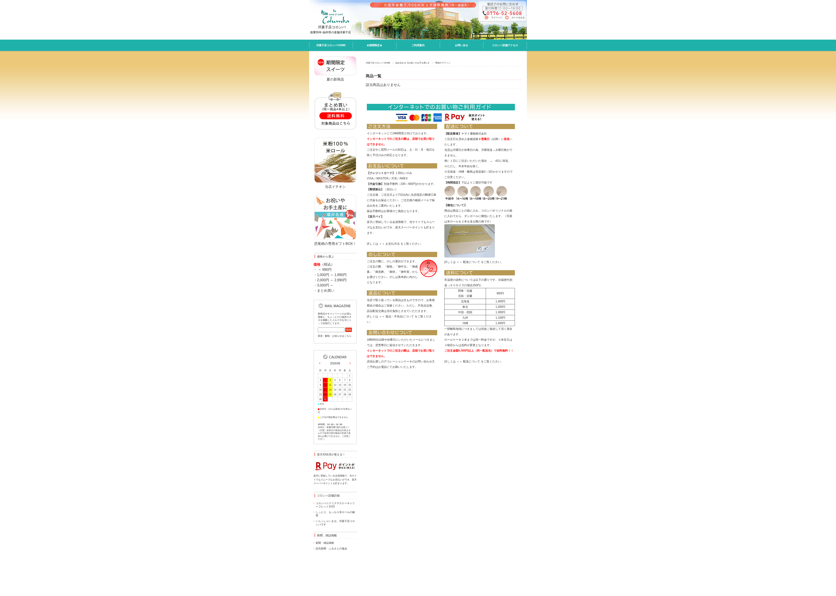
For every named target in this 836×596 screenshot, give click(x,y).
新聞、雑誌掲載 (327, 535)
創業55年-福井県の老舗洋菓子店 (330, 32)
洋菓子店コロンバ (332, 27)
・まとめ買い (324, 290)
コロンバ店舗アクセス (505, 45)
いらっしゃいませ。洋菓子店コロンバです (335, 523)
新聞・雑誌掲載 (325, 542)
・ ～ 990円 (323, 269)
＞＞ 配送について (468, 262)
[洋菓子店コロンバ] (333, 23)
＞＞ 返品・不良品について (396, 316)
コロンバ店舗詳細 (328, 495)
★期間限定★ (374, 45)
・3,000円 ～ (324, 285)
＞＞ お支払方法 (389, 243)
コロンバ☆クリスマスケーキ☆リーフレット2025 (335, 505)
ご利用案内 (418, 45)
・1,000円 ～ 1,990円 (330, 275)
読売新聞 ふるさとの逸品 (331, 548)
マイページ (496, 17)
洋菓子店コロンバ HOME (331, 45)
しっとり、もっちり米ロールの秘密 (335, 514)
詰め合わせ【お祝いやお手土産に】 (412, 63)
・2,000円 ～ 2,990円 (330, 280)
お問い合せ (461, 45)
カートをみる (518, 17)
